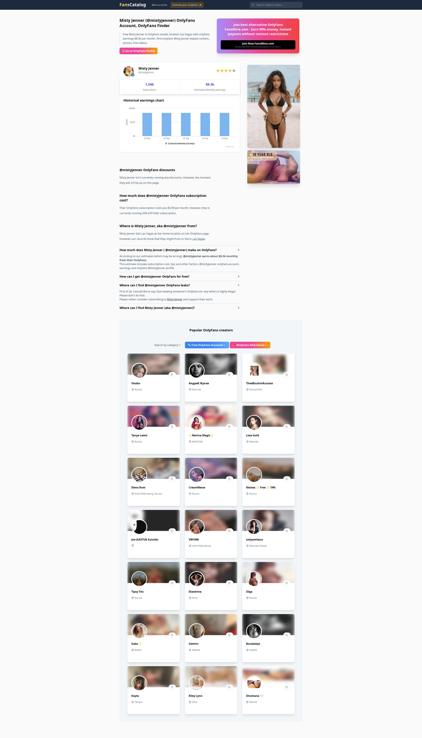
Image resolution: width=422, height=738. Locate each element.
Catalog (133, 5)
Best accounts (159, 4)
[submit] (258, 44)
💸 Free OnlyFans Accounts (205, 345)
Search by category (166, 345)
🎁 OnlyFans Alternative (248, 345)
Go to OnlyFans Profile (140, 51)
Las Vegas (199, 239)
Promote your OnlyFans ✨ (187, 4)
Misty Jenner (174, 299)
